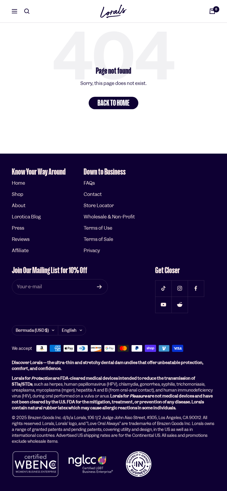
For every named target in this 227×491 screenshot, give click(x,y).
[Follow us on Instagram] (179, 288)
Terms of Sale (98, 239)
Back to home (113, 103)
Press (18, 228)
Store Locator (99, 205)
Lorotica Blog (26, 217)
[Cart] (212, 11)
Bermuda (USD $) (32, 330)
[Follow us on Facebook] (196, 288)
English (69, 330)
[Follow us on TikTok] (163, 288)
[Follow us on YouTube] (163, 305)
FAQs (89, 183)
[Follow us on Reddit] (179, 305)
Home (18, 183)
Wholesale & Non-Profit (109, 217)
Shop (17, 194)
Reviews (21, 239)
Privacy (92, 250)
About (18, 205)
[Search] (27, 11)
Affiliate (20, 250)
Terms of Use (98, 228)
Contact (93, 194)
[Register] (99, 287)
